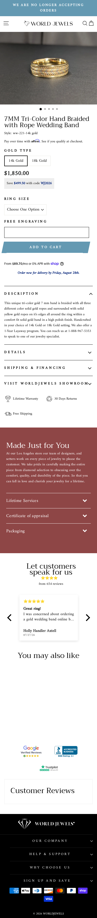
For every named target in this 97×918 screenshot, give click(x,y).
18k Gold (39, 160)
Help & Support (50, 854)
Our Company (50, 841)
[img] (51, 578)
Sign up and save (47, 881)
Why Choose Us (50, 867)
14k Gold (15, 160)
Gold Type (18, 151)
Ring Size (17, 199)
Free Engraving (25, 221)
